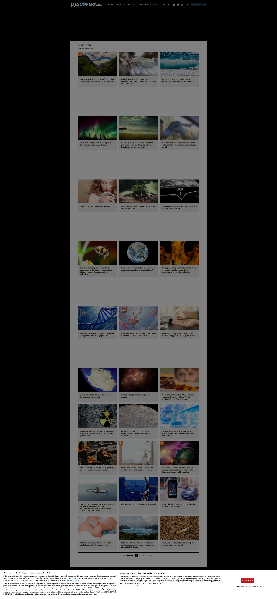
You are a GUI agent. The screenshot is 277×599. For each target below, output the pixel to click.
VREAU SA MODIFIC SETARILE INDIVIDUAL (247, 586)
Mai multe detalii (73, 580)
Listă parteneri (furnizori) (129, 586)
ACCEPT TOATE (247, 580)
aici (63, 590)
